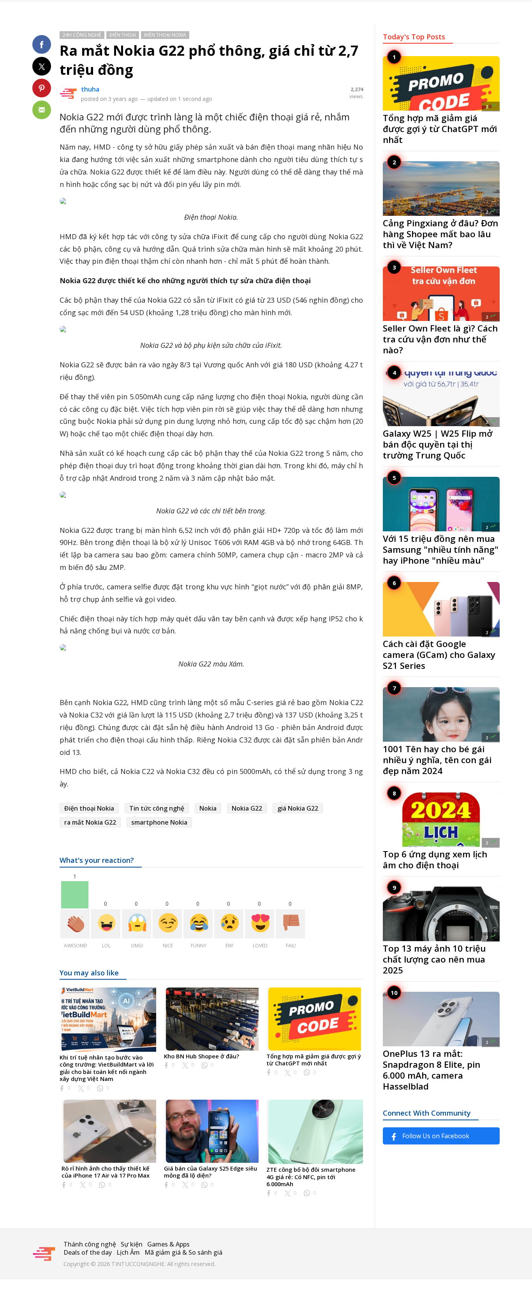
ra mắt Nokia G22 (90, 822)
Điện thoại (122, 35)
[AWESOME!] (75, 923)
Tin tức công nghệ (156, 808)
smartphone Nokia (159, 822)
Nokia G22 (247, 808)
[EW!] (228, 923)
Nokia (208, 808)
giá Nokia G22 (297, 808)
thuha (90, 89)
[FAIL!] (290, 923)
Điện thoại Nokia (165, 35)
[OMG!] (136, 923)
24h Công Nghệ (82, 35)
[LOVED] (259, 923)
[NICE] (167, 923)
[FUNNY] (198, 923)
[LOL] (105, 923)
